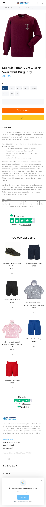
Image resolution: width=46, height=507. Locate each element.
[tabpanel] (23, 35)
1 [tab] (23, 60)
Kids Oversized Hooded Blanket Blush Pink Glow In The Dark (12, 344)
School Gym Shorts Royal (34, 339)
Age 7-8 (26, 88)
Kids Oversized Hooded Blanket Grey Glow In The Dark (34, 304)
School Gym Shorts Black (12, 300)
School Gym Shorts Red (12, 380)
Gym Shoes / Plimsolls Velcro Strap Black (12, 264)
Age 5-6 (19, 88)
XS (12, 93)
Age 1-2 (5, 88)
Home (2, 8)
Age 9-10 (34, 88)
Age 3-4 (12, 88)
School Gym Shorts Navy (34, 263)
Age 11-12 (5, 93)
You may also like (23, 238)
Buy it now (23, 118)
